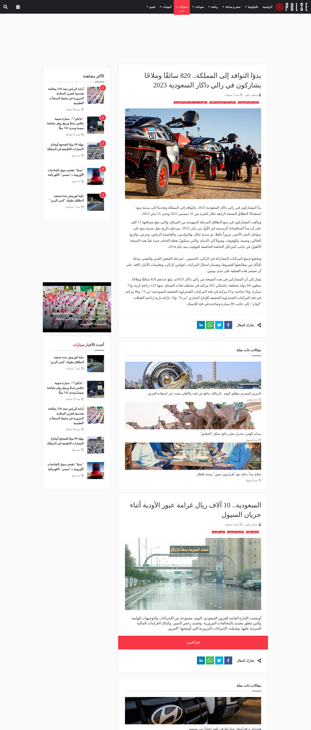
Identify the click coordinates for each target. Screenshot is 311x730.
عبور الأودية (218, 532)
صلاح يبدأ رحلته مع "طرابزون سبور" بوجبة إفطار (229, 474)
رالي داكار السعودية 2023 (223, 102)
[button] (228, 325)
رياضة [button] (219, 6)
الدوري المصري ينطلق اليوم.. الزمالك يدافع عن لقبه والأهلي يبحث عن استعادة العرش (204, 393)
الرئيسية (268, 6)
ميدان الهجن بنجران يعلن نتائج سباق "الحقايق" (230, 433)
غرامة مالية (252, 532)
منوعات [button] (206, 6)
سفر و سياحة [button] (235, 6)
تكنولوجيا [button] (253, 6)
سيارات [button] (192, 6)
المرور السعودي (235, 532)
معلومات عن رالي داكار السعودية (190, 102)
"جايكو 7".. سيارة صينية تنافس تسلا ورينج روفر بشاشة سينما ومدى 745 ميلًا (65, 123)
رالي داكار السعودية (248, 102)
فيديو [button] (165, 6)
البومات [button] (178, 6)
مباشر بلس (251, 95)
